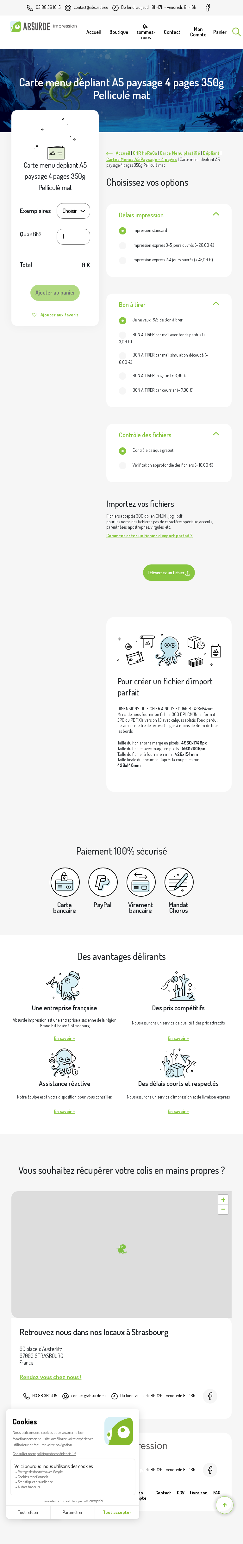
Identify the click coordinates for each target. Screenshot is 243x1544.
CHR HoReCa (145, 153)
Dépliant (211, 153)
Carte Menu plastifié (180, 153)
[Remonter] (225, 1505)
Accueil (123, 153)
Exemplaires (35, 211)
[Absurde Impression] (45, 26)
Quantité (30, 234)
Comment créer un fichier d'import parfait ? (149, 535)
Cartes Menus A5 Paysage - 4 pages (141, 159)
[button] (121, 1249)
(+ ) (173, 245)
